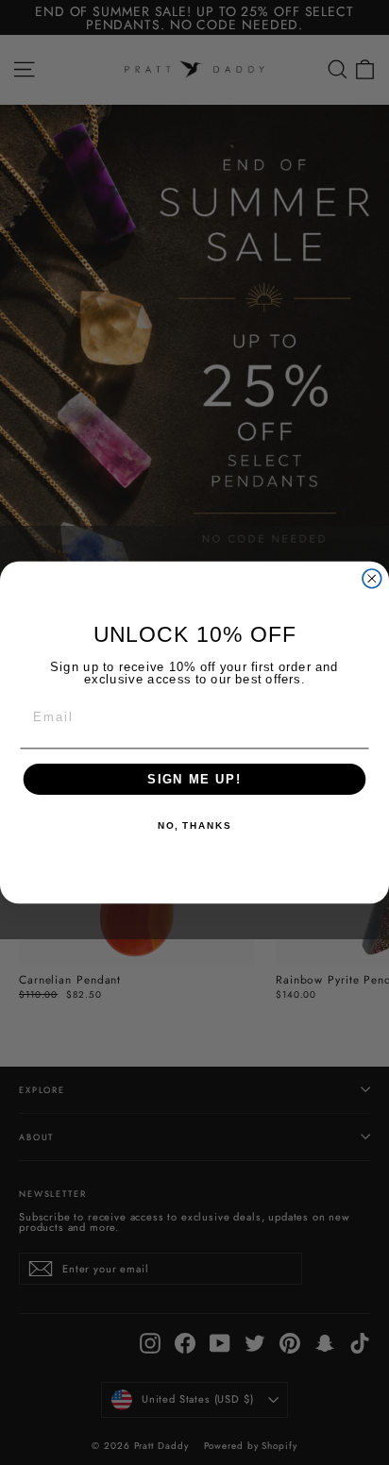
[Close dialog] (372, 578)
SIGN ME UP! (194, 778)
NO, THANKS (194, 827)
